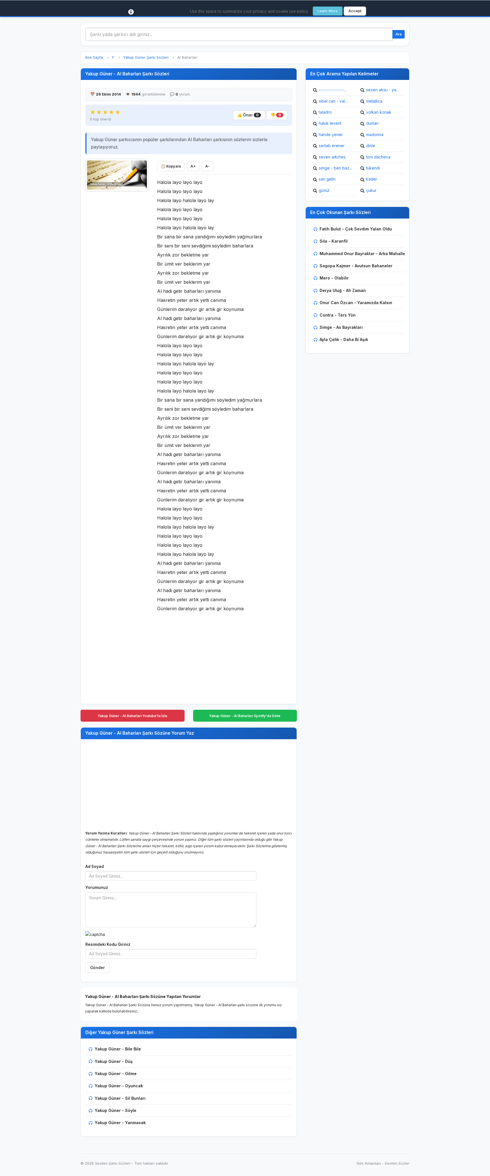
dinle (370, 145)
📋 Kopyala (171, 166)
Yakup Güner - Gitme (116, 1073)
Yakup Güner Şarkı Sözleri (145, 57)
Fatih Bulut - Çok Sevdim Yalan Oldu (356, 228)
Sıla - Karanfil (334, 241)
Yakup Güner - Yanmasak (120, 1122)
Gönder (97, 967)
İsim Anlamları (369, 1163)
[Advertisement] (117, 280)
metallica (374, 101)
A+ (193, 166)
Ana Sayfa (94, 57)
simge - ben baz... (335, 168)
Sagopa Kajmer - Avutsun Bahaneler (356, 265)
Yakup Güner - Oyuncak (119, 1085)
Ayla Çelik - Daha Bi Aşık (344, 339)
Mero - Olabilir (334, 278)
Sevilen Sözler (397, 1163)
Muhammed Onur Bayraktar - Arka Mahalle (362, 253)
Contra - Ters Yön (338, 315)
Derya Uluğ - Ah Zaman (343, 290)
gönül (324, 190)
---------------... (333, 89)
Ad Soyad (94, 866)
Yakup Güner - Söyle (115, 1110)
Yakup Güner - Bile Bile (118, 1048)
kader (371, 179)
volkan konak (378, 112)
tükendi (373, 168)
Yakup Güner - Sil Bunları (120, 1098)
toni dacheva (378, 156)
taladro (325, 112)
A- (207, 166)
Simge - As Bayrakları (341, 327)
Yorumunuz (96, 887)
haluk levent (330, 123)
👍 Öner (248, 115)
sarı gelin (327, 179)
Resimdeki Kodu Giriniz (107, 944)
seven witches (332, 156)
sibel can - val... (333, 101)
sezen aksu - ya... (382, 89)
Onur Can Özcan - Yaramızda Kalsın (356, 302)
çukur (371, 190)
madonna (374, 134)
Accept (355, 11)
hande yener (331, 134)
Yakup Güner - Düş (114, 1061)
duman (372, 123)
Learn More (328, 11)
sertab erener (332, 145)
